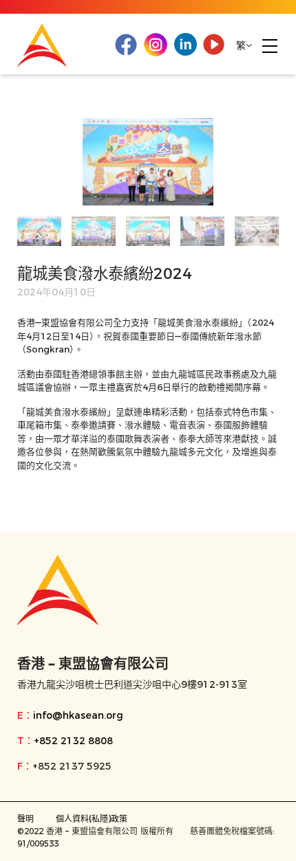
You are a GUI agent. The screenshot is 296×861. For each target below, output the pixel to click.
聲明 (25, 819)
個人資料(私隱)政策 (91, 819)
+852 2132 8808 (73, 741)
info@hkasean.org (78, 715)
